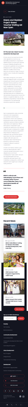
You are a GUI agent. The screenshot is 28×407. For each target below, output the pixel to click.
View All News (11, 11)
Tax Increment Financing (10, 360)
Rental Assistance (8, 330)
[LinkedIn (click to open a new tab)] (14, 391)
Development (7, 364)
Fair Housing (7, 327)
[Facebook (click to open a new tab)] (5, 391)
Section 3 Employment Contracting (12, 370)
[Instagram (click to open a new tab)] (18, 391)
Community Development (10, 335)
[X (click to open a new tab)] (9, 391)
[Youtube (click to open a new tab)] (22, 391)
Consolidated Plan (8, 338)
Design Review (7, 356)
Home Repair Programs (9, 345)
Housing (6, 324)
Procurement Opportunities (10, 367)
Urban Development (9, 350)
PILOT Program (7, 353)
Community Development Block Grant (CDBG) (13, 341)
